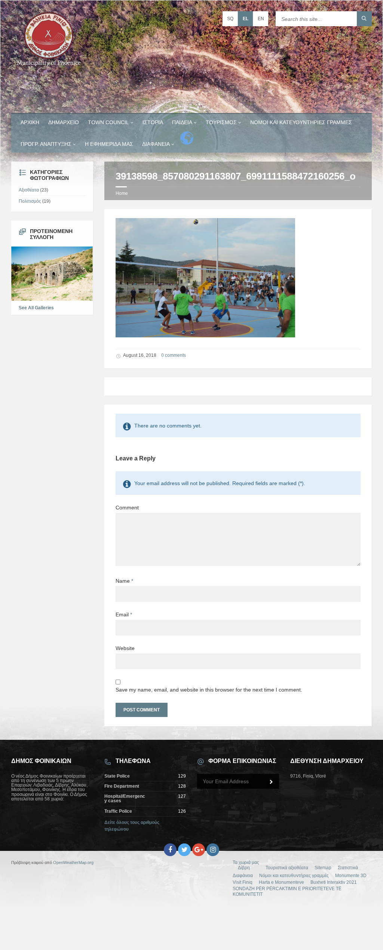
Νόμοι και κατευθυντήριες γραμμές (301, 122)
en (261, 18)
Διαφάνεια (156, 144)
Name (124, 581)
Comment (127, 508)
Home (122, 193)
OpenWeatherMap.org (73, 862)
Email (124, 615)
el (245, 18)
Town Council (108, 122)
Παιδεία (182, 122)
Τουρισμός (221, 122)
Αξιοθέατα (29, 190)
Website (125, 648)
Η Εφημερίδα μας (109, 144)
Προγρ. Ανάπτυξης (46, 144)
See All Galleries (36, 307)
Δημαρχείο (63, 122)
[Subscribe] (271, 782)
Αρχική (30, 122)
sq (230, 18)
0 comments (173, 355)
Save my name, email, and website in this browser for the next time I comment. (209, 690)
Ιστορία (153, 122)
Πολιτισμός (30, 201)
